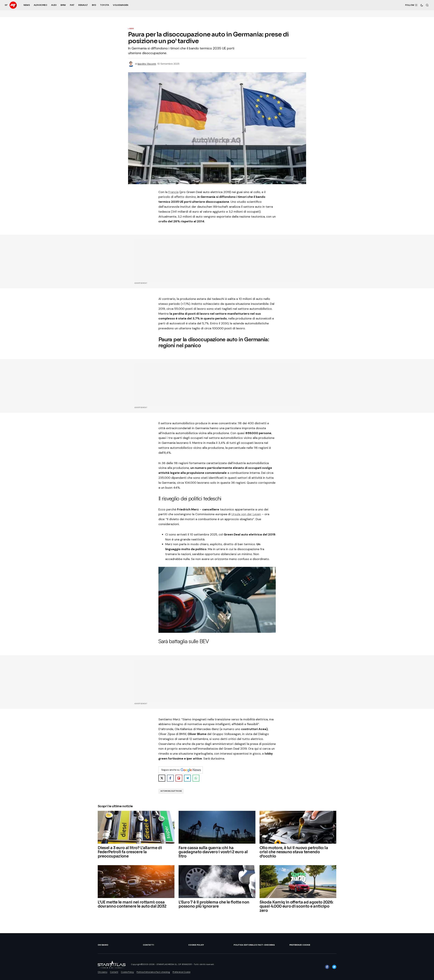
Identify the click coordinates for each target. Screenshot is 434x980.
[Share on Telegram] (187, 778)
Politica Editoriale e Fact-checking (254, 945)
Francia (173, 192)
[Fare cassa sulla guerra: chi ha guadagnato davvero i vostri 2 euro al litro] (217, 827)
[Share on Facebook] (170, 778)
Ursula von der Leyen (246, 514)
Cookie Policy (196, 945)
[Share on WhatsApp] (196, 778)
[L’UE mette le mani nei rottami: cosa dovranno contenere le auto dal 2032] (136, 881)
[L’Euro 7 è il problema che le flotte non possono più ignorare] (217, 881)
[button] (6, 5)
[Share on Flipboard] (178, 778)
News (131, 29)
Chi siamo (103, 945)
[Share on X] (161, 778)
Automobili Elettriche (171, 791)
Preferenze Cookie (299, 945)
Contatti (148, 945)
